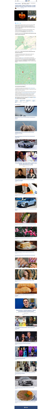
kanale (29, 97)
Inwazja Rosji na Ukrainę (28, 101)
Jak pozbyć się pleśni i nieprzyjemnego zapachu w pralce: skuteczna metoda (25, 194)
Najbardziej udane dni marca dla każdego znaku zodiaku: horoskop (24, 280)
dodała (22, 57)
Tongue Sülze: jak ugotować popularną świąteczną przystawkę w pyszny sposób (25, 401)
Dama (15, 256)
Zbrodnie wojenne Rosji (22, 101)
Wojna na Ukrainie (16, 101)
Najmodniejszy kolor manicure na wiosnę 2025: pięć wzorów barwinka (25, 255)
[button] (25, 15)
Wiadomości (24, 166)
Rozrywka (16, 344)
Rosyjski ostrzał (33, 101)
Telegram (32, 31)
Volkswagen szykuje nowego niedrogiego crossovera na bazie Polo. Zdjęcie (24, 387)
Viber (15, 98)
